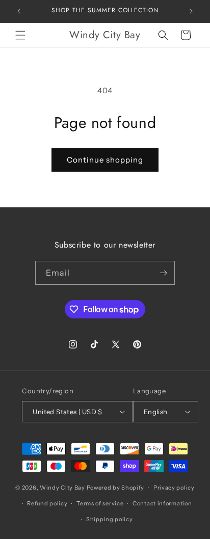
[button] (20, 35)
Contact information (162, 503)
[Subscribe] (163, 273)
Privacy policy (174, 487)
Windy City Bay (62, 487)
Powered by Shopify (116, 487)
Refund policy (47, 503)
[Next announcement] (191, 11)
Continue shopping (105, 160)
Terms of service (99, 503)
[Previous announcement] (19, 11)
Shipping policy (109, 519)
